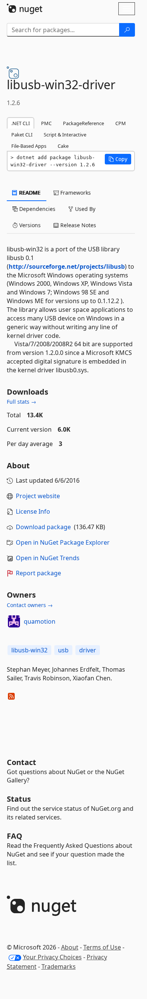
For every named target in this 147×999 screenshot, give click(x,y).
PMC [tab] (46, 123)
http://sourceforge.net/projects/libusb (67, 266)
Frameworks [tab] (75, 192)
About (69, 947)
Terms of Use (102, 947)
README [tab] (29, 192)
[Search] (127, 30)
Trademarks (58, 966)
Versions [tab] (29, 225)
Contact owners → (30, 605)
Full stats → (21, 401)
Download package (43, 527)
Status (19, 799)
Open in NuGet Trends (48, 558)
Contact (21, 762)
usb (63, 650)
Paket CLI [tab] (21, 134)
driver (87, 650)
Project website (38, 496)
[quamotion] (14, 621)
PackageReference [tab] (83, 123)
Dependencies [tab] (36, 208)
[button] (118, 159)
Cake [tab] (63, 145)
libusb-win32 (29, 650)
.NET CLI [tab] (20, 123)
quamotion (39, 621)
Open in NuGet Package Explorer (63, 542)
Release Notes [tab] (77, 225)
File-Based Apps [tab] (28, 145)
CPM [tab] (120, 123)
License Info (33, 511)
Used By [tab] (84, 208)
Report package (38, 573)
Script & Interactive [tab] (65, 134)
